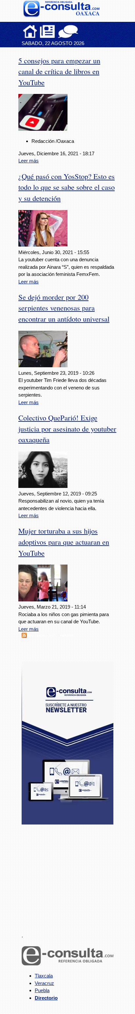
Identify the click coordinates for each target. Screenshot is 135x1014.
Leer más (28, 160)
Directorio (46, 998)
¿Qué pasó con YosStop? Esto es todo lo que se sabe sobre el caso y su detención (66, 187)
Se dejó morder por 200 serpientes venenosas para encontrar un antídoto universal (63, 308)
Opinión (68, 31)
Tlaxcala (44, 975)
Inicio (30, 31)
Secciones (47, 31)
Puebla (42, 990)
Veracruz (44, 983)
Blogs (81, 31)
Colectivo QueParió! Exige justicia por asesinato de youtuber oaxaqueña (67, 429)
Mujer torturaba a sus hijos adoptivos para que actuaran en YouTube (63, 542)
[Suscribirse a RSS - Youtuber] (24, 636)
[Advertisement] (71, 875)
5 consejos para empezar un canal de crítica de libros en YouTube (59, 71)
